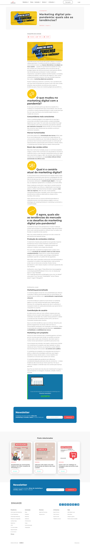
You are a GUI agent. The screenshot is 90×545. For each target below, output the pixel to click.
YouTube (29, 372)
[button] (26, 2)
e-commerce (53, 150)
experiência (37, 232)
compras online (57, 192)
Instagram (41, 370)
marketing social (32, 144)
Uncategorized (43, 10)
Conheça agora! (45, 396)
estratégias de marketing (34, 202)
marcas (55, 126)
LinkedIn (53, 370)
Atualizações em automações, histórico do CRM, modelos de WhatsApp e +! (20, 466)
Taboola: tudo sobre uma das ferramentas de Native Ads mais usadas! (45, 466)
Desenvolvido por (14, 542)
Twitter (58, 370)
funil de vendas (32, 300)
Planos (12, 534)
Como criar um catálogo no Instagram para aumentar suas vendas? (68, 466)
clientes (60, 343)
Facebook (47, 370)
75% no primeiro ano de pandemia (46, 151)
